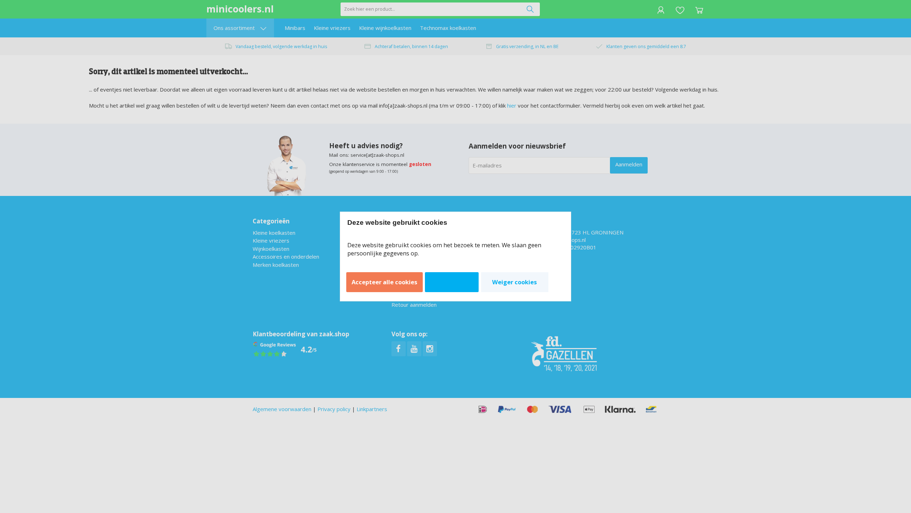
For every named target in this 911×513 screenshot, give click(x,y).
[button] (384, 282)
